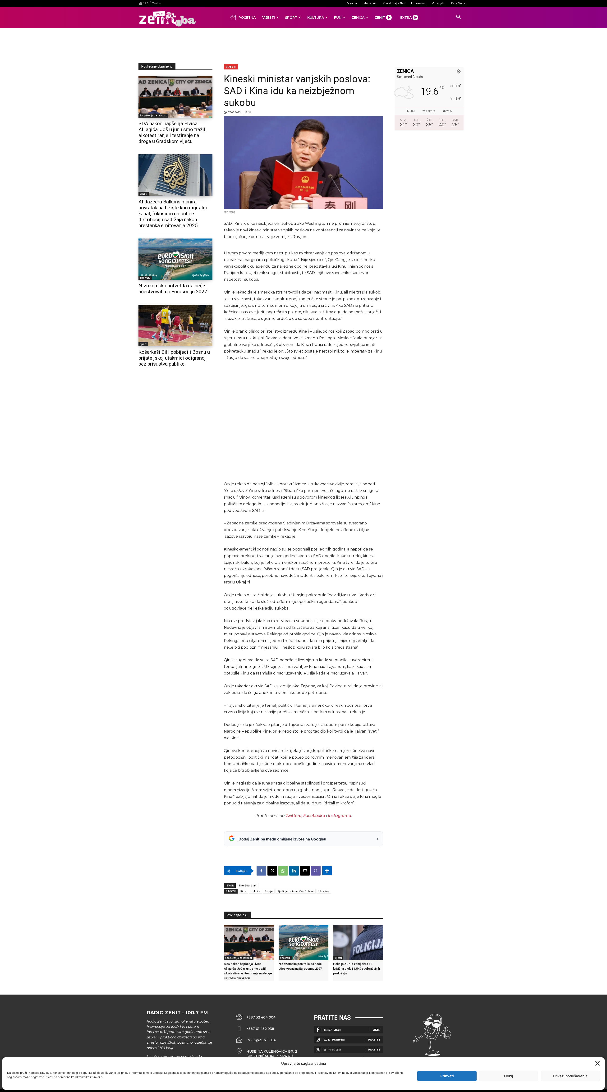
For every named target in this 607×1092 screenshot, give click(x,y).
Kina (243, 891)
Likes (376, 1029)
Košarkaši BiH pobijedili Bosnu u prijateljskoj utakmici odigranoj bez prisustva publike (174, 358)
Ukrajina (323, 891)
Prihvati (447, 1076)
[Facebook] (261, 871)
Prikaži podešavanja (570, 1076)
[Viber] (316, 871)
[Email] (305, 871)
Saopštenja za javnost (153, 115)
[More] (327, 871)
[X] (272, 871)
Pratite (374, 1039)
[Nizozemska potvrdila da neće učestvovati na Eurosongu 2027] (175, 259)
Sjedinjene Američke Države (295, 891)
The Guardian (248, 885)
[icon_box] (267, 1054)
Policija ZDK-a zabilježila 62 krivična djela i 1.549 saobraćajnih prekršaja (356, 968)
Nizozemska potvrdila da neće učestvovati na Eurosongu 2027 (172, 288)
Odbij (508, 1076)
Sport (143, 344)
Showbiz (145, 277)
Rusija (269, 891)
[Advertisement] (303, 44)
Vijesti (143, 193)
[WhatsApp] (283, 871)
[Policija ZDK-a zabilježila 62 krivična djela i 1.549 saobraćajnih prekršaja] (358, 942)
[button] (597, 1063)
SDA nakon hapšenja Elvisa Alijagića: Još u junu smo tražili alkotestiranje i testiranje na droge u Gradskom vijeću (172, 132)
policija (255, 891)
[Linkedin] (294, 871)
